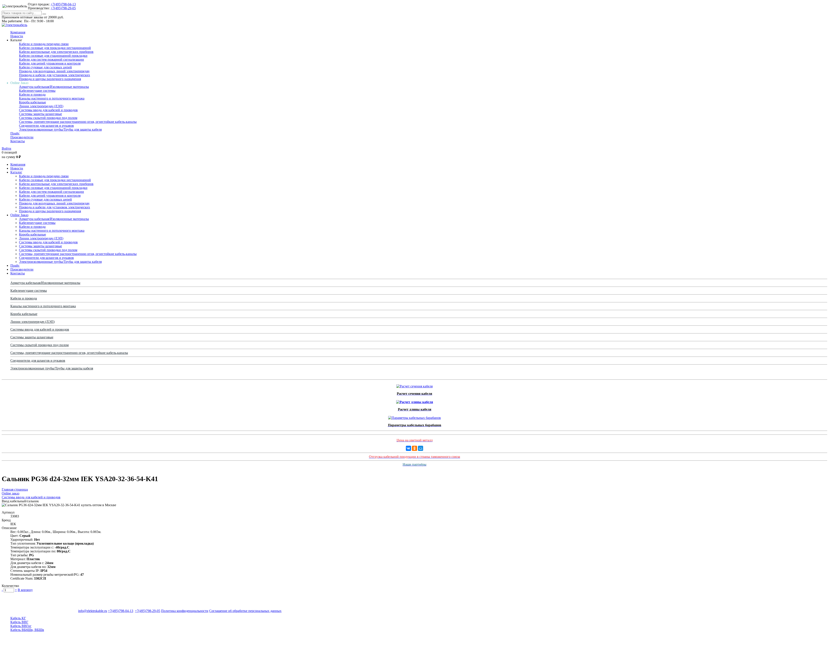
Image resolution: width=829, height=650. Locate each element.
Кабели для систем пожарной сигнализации (51, 59)
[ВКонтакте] (408, 448)
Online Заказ (19, 215)
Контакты (17, 141)
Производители (21, 137)
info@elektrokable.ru (92, 611)
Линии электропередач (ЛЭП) (41, 106)
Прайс (15, 133)
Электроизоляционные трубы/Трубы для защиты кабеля (60, 129)
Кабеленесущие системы (37, 90)
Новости (16, 36)
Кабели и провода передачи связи (44, 44)
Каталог (16, 172)
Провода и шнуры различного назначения (50, 79)
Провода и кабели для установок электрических (54, 75)
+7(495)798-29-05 (63, 8)
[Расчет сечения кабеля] (414, 385)
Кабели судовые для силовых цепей (45, 67)
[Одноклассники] (414, 448)
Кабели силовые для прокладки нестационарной (55, 48)
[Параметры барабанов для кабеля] (414, 417)
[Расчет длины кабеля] (414, 401)
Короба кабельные (32, 102)
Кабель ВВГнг (21, 626)
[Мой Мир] (420, 448)
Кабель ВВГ (19, 622)
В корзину (25, 590)
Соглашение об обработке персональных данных (245, 611)
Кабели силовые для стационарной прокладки (53, 55)
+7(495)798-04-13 (63, 4)
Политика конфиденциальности (184, 611)
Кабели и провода (32, 94)
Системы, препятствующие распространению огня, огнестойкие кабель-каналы (78, 122)
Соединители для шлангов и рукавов (46, 125)
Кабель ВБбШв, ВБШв (27, 630)
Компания (17, 32)
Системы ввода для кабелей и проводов (48, 110)
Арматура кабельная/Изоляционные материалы (54, 87)
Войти (6, 148)
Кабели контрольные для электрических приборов (56, 52)
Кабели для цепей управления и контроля (50, 63)
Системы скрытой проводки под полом (48, 118)
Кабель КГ (18, 618)
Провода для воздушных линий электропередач (54, 71)
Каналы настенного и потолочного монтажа (51, 98)
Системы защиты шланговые (40, 114)
